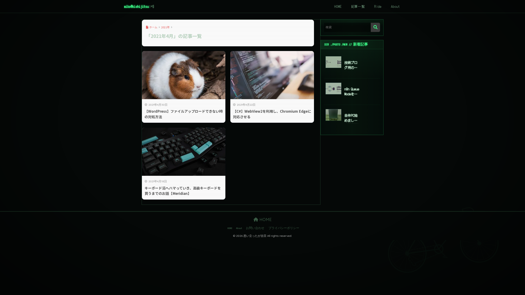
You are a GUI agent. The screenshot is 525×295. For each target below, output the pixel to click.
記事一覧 (358, 6)
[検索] (375, 27)
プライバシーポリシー (283, 228)
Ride (377, 6)
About (395, 6)
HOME (337, 6)
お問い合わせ (255, 228)
